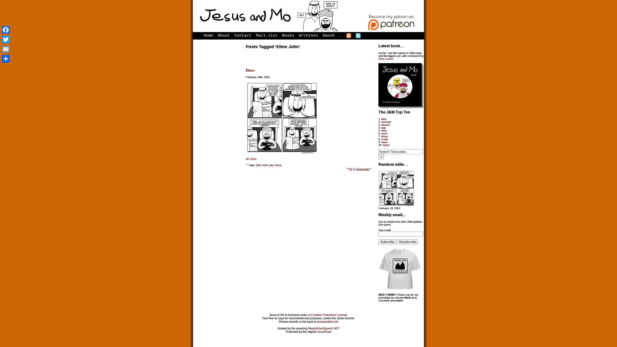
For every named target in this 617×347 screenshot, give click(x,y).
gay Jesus (275, 165)
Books (288, 35)
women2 (386, 121)
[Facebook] (6, 30)
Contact (243, 35)
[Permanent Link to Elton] (396, 205)
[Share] (6, 59)
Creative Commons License (329, 315)
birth (383, 119)
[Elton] (282, 152)
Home (208, 35)
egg (383, 127)
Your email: (384, 230)
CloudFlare (324, 332)
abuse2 (385, 124)
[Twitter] (6, 39)
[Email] (6, 49)
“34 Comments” (359, 169)
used (384, 133)
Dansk (329, 35)
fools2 (386, 145)
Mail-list (267, 35)
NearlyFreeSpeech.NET (324, 328)
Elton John (262, 165)
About (224, 35)
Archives (308, 35)
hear (384, 130)
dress (384, 136)
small (384, 139)
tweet (384, 142)
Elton (250, 70)
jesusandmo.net (327, 321)
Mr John (251, 159)
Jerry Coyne (385, 58)
